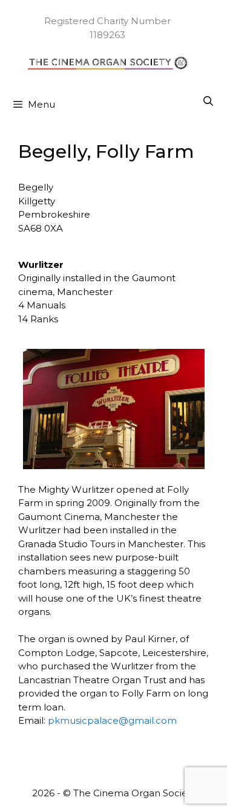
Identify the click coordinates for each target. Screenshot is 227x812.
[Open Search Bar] (208, 101)
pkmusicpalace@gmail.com (112, 720)
